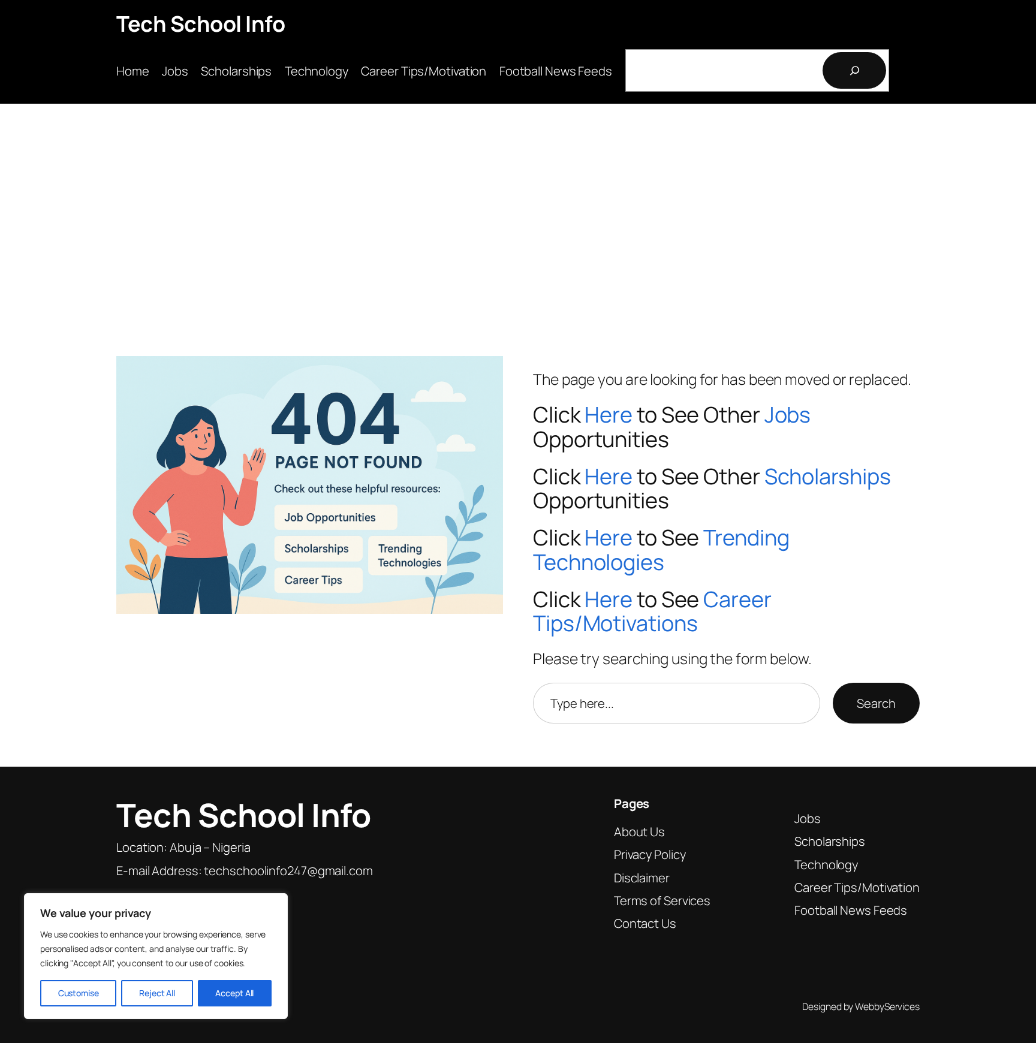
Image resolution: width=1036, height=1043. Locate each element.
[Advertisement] (518, 209)
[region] (156, 956)
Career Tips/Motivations (652, 611)
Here (609, 414)
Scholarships (827, 476)
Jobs (787, 414)
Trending (746, 537)
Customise (78, 993)
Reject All (157, 993)
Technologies (598, 562)
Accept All (234, 993)
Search (876, 703)
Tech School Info (200, 23)
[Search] (854, 70)
